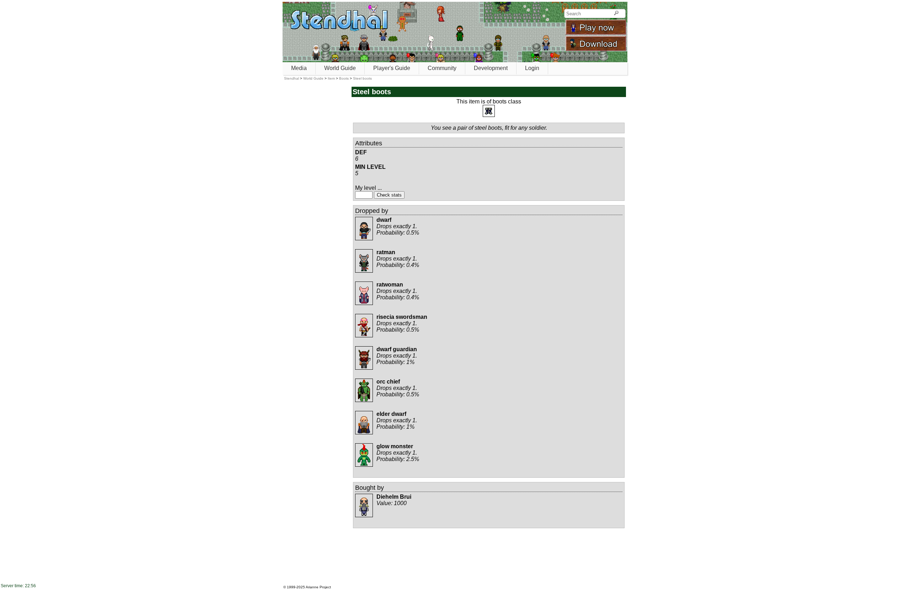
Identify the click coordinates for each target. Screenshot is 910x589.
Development (491, 68)
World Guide (340, 68)
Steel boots (362, 78)
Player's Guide (391, 68)
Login (532, 68)
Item (331, 78)
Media (299, 68)
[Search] (616, 13)
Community (442, 68)
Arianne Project (318, 587)
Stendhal (291, 78)
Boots (344, 78)
